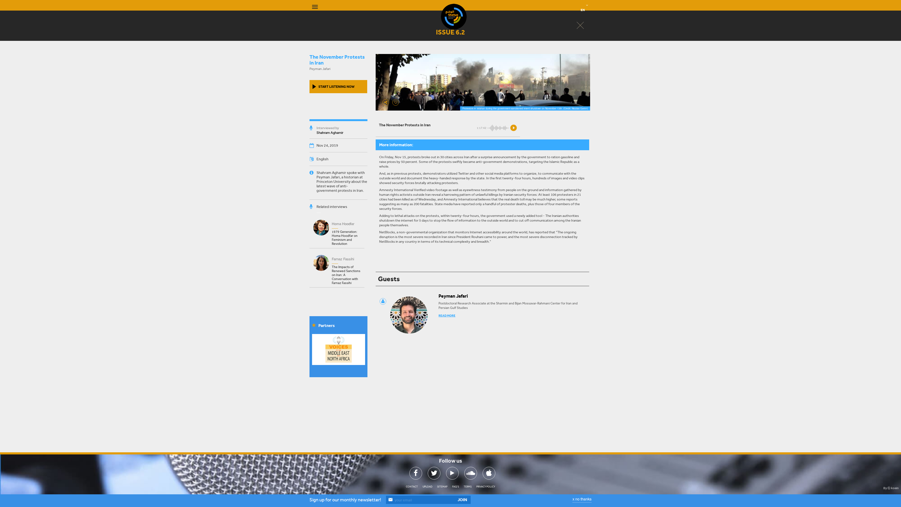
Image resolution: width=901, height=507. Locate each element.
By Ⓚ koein (891, 488)
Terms (468, 486)
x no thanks (582, 499)
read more (447, 315)
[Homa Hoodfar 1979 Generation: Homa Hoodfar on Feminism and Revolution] (336, 215)
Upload (427, 486)
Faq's (455, 486)
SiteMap (442, 486)
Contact (412, 486)
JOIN (462, 499)
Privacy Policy (485, 486)
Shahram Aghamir (330, 133)
